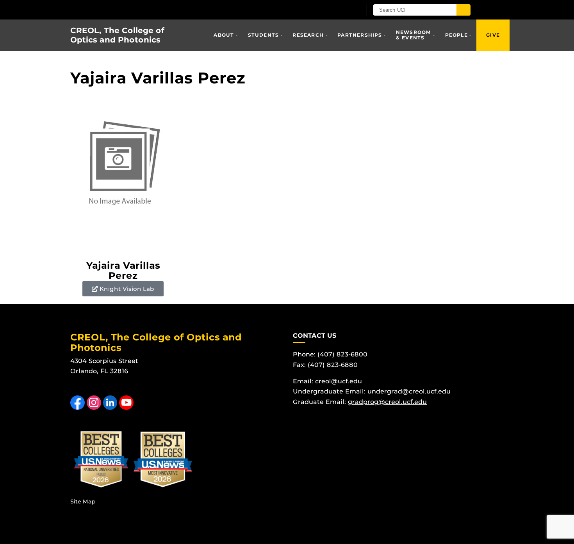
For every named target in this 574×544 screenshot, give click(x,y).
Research (308, 35)
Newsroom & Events (413, 35)
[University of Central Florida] (161, 10)
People (456, 35)
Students (263, 35)
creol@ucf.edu (338, 381)
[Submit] (463, 10)
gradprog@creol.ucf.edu (387, 402)
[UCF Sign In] (336, 10)
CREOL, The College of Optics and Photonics (117, 35)
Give (493, 35)
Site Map (83, 501)
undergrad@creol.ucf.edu (409, 391)
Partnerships (359, 35)
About (224, 35)
